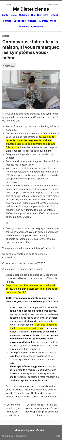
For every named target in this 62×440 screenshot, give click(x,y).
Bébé (14, 14)
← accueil (8, 4)
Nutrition (24, 14)
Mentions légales (24, 430)
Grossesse (20, 20)
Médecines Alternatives (29, 26)
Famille (7, 20)
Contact (40, 430)
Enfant (54, 14)
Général (32, 20)
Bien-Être (42, 14)
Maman (43, 20)
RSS (58, 436)
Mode (53, 20)
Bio (33, 14)
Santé (5, 14)
